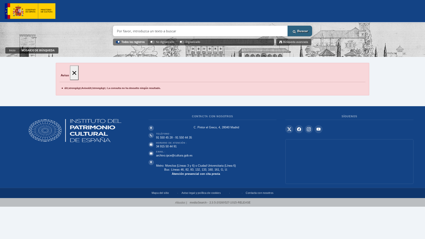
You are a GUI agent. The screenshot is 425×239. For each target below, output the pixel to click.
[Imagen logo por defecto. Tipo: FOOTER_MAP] (349, 161)
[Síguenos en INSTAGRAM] (309, 129)
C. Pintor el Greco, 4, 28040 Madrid (216, 127)
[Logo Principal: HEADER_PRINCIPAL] (30, 11)
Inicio (12, 50)
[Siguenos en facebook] (299, 129)
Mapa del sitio (160, 193)
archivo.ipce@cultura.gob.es (174, 155)
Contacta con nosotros (259, 193)
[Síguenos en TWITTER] (289, 129)
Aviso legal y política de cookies (201, 193)
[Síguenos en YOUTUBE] (319, 129)
